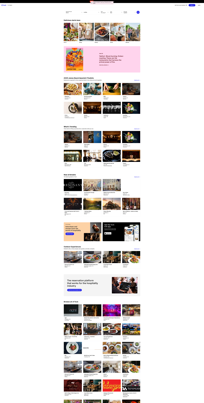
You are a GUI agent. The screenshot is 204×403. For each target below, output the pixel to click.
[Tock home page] (3, 5)
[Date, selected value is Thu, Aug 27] (108, 12)
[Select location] (99, 12)
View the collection (103, 64)
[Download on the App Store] (112, 233)
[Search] (138, 12)
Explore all (136, 80)
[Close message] (112, 3)
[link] (73, 91)
